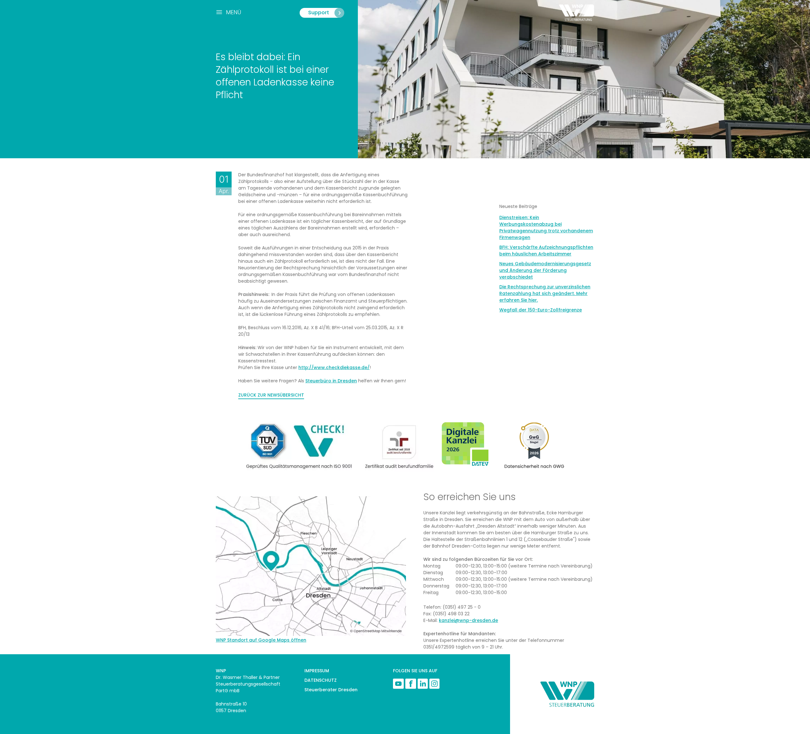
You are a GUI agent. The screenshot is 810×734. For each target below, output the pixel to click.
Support (318, 12)
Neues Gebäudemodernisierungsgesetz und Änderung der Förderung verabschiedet (545, 270)
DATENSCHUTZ (320, 680)
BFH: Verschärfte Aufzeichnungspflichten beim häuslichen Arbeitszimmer (546, 250)
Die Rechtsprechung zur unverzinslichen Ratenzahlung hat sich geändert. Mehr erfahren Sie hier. (544, 293)
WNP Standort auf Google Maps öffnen (261, 640)
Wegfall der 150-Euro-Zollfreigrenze (540, 310)
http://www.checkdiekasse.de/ (334, 367)
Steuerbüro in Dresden (331, 381)
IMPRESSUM (316, 671)
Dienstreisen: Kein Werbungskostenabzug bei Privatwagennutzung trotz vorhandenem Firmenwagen (546, 227)
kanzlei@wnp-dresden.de (468, 620)
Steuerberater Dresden (331, 690)
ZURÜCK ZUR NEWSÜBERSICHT (271, 395)
